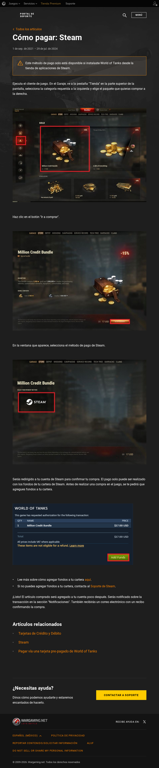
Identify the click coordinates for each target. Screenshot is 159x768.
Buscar (125, 17)
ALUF (90, 743)
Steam (23, 642)
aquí (88, 579)
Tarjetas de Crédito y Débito (39, 633)
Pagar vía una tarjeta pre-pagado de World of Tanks (57, 651)
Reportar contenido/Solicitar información (45, 743)
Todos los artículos (29, 29)
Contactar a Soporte (121, 695)
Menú (139, 15)
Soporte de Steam (103, 586)
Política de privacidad (68, 735)
